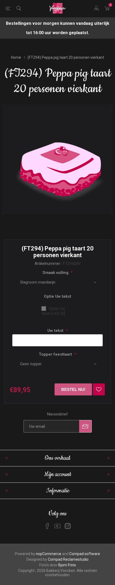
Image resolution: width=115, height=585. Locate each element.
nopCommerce (48, 554)
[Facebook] (47, 526)
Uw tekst (55, 330)
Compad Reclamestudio (68, 559)
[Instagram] (67, 526)
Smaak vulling (56, 272)
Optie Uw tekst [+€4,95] (53, 311)
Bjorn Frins (67, 565)
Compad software (84, 554)
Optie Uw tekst (57, 296)
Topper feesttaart (56, 354)
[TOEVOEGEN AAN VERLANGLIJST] (99, 389)
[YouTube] (57, 526)
